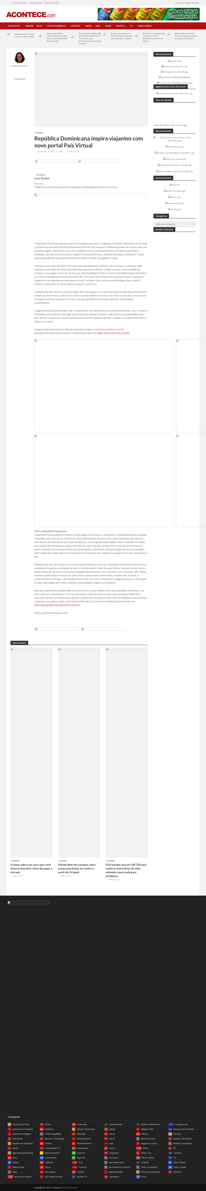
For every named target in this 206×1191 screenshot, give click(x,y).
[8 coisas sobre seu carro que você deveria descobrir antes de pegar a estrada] (106, 36)
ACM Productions (69, 1187)
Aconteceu (14, 25)
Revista (121, 25)
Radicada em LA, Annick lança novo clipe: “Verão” (25, 35)
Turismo (38, 132)
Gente (88, 25)
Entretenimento (56, 25)
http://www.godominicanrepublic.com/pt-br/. (57, 605)
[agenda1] (56, 166)
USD (172, 125)
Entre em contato (52, 3)
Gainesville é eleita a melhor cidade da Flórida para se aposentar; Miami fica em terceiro (57, 37)
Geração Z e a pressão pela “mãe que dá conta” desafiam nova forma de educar (154, 37)
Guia (97, 25)
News (108, 25)
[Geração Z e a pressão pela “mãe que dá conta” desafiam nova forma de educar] (138, 37)
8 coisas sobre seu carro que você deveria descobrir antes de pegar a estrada (122, 36)
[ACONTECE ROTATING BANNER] (99, 166)
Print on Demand (19, 3)
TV (131, 25)
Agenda (29, 25)
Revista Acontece (20, 65)
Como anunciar (35, 3)
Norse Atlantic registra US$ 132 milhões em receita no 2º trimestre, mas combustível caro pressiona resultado (90, 38)
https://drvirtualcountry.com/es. (113, 333)
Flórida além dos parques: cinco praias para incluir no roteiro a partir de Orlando (77, 868)
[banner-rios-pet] (57, 634)
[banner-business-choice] (103, 634)
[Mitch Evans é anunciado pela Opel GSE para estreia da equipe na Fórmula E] (170, 36)
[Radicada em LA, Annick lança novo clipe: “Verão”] (10, 35)
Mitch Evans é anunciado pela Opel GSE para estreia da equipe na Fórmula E (186, 36)
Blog (39, 25)
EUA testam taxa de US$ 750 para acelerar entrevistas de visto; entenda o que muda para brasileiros (126, 870)
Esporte (75, 25)
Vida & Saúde (144, 25)
